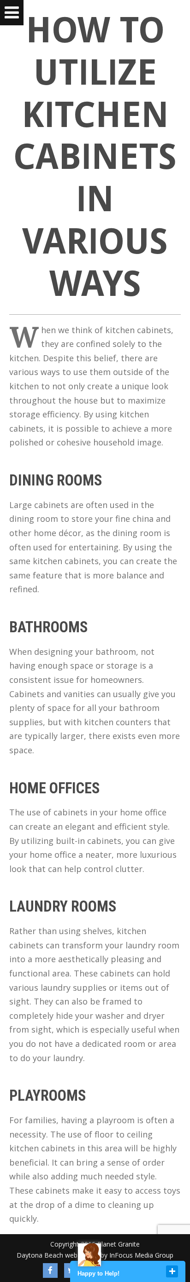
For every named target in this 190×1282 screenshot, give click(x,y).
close (172, 1271)
